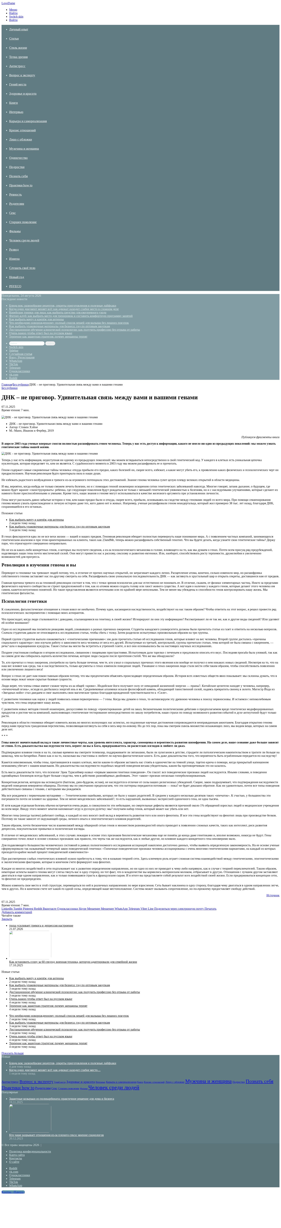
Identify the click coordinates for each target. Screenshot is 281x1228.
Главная (7, 384)
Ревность (15, 194)
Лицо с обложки (20, 139)
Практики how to (20, 185)
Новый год (16, 277)
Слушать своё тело (22, 268)
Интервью (16, 112)
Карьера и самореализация (28, 121)
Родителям (16, 203)
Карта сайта (17, 1155)
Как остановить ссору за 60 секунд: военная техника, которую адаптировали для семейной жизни (73, 961)
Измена (14, 259)
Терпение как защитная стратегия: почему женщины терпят (48, 336)
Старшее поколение (23, 222)
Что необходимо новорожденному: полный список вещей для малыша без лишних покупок (69, 322)
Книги (13, 103)
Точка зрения (18, 57)
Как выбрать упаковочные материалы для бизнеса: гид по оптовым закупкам (59, 326)
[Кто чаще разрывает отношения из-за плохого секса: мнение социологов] (30, 1131)
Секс (12, 213)
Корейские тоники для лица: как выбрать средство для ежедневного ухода (57, 312)
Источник (272, 895)
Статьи (14, 38)
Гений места (17, 84)
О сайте (14, 1161)
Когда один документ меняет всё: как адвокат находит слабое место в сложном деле (64, 309)
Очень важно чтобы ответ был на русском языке (40, 333)
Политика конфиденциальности (30, 1151)
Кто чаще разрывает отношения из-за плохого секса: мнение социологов (56, 1135)
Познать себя (18, 176)
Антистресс (17, 66)
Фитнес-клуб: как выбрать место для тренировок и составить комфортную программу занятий (71, 316)
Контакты (15, 1158)
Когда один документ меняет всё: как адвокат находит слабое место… (55, 1070)
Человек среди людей (24, 240)
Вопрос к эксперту (22, 75)
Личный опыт (18, 29)
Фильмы (15, 231)
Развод (14, 249)
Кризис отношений (22, 130)
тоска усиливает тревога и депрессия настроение (41, 925)
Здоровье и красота (23, 93)
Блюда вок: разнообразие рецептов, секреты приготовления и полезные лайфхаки (62, 305)
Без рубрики (21, 384)
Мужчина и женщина (24, 148)
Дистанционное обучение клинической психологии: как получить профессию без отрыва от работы (74, 329)
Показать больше (13, 1053)
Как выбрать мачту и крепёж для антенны (36, 319)
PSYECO (15, 286)
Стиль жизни (18, 48)
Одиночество (18, 158)
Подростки (16, 167)
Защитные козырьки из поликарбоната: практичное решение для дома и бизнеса (61, 1098)
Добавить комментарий (17, 912)
